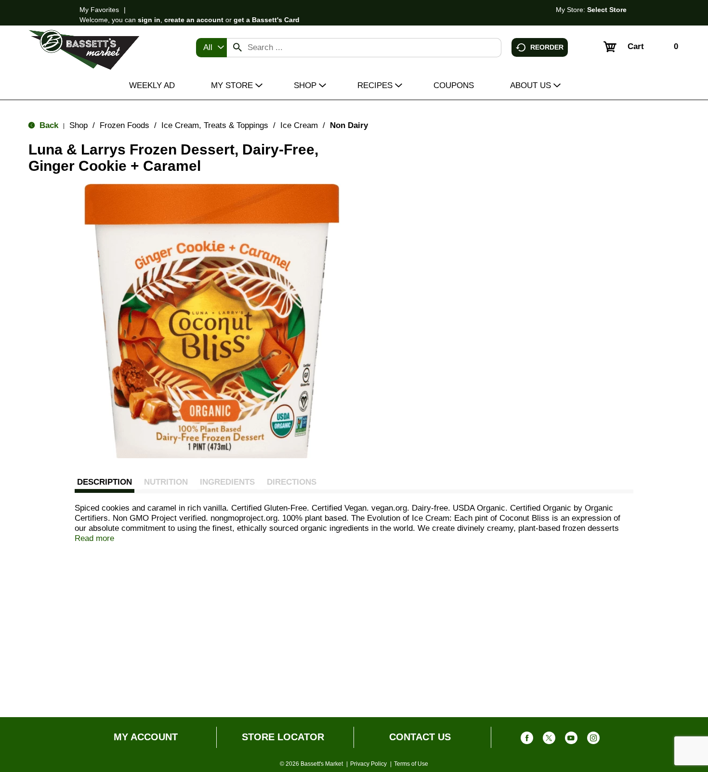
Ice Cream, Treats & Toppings (214, 125)
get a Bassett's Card (267, 20)
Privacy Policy (368, 763)
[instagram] (593, 740)
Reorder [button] (547, 47)
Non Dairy (349, 125)
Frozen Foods (124, 125)
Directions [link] (291, 482)
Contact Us (420, 737)
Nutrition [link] (166, 482)
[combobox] (211, 47)
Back (47, 125)
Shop (78, 125)
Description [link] (104, 482)
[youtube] (571, 740)
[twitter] (549, 740)
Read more (94, 538)
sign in (149, 20)
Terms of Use (411, 763)
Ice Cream (299, 125)
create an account (193, 20)
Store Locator (283, 737)
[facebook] (527, 740)
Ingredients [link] (227, 482)
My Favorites (99, 9)
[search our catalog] (237, 47)
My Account (146, 737)
